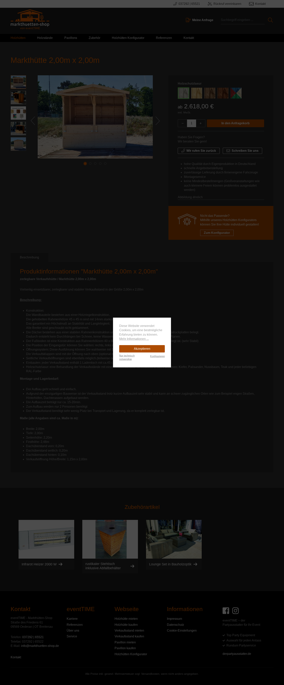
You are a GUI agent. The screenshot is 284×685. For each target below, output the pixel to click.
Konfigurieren (157, 356)
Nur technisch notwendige (127, 357)
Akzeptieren (142, 348)
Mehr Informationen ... (134, 338)
